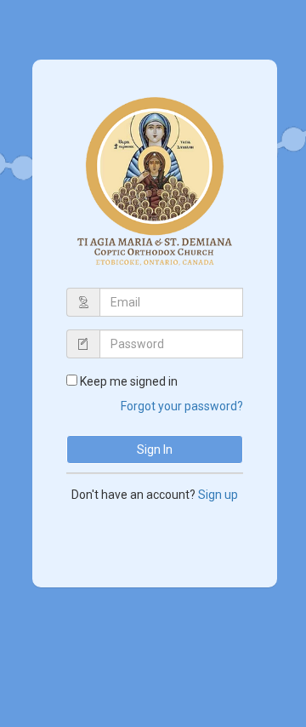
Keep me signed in (129, 381)
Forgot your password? (182, 406)
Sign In (155, 449)
